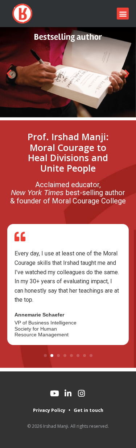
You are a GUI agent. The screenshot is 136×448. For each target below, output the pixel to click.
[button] (123, 14)
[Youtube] (55, 393)
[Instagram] (82, 393)
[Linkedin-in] (68, 393)
